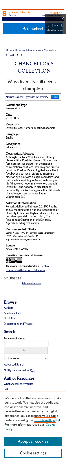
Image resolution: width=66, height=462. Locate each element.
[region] (33, 426)
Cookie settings (44, 420)
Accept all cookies (33, 441)
